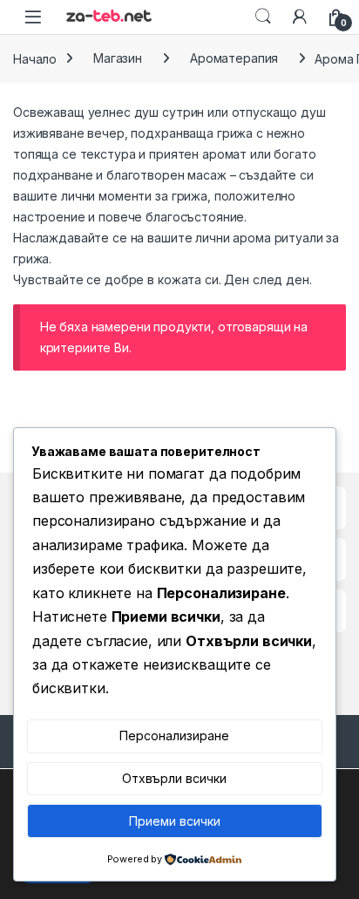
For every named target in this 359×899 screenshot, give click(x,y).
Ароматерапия (234, 58)
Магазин (117, 58)
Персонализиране (174, 735)
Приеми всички (174, 821)
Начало (35, 58)
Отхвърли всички (174, 778)
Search (263, 16)
